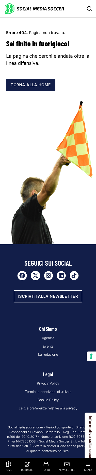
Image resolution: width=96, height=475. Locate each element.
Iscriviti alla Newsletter (48, 296)
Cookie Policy (48, 400)
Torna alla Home (31, 84)
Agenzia (48, 338)
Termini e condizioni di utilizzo (48, 392)
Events (48, 346)
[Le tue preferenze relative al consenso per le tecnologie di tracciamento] (91, 356)
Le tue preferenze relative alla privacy (48, 408)
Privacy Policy (48, 383)
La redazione (48, 354)
